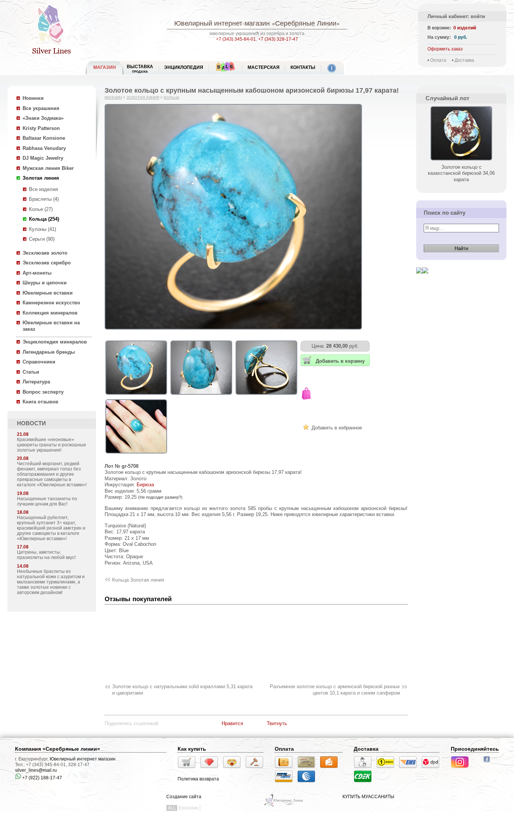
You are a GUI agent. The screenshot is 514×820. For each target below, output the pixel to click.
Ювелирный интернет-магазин (222, 22)
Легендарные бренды (49, 352)
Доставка (464, 60)
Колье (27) (41, 209)
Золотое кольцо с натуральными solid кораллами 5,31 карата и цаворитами (182, 690)
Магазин (113, 97)
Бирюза (145, 484)
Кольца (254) (44, 219)
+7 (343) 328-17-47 (278, 39)
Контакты (302, 67)
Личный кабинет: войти (456, 16)
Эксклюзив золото (45, 253)
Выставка (140, 68)
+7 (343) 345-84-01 (236, 39)
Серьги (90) (42, 239)
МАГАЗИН (104, 67)
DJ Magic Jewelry (43, 158)
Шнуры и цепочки (45, 283)
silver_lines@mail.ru (36, 770)
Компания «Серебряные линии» (57, 749)
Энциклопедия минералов (55, 342)
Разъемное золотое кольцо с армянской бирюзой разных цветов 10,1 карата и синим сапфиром (335, 690)
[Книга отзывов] (419, 279)
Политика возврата (198, 779)
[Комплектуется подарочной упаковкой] (306, 395)
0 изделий (464, 28)
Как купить (192, 749)
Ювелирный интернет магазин (83, 759)
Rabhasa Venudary (44, 148)
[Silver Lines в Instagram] (462, 769)
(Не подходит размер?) (160, 497)
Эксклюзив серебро (47, 263)
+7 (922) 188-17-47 (41, 777)
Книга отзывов (40, 402)
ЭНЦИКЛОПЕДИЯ (183, 67)
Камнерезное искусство (51, 302)
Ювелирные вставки (48, 293)
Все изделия (43, 189)
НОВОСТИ (31, 423)
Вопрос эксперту (43, 392)
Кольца (171, 97)
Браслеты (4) (44, 199)
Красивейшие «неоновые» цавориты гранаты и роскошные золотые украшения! (51, 445)
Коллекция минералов (50, 313)
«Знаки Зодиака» (43, 118)
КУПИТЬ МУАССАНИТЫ (368, 796)
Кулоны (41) (42, 229)
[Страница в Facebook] (489, 763)
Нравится (232, 723)
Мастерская (264, 67)
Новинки (33, 98)
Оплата (438, 60)
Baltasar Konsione (44, 138)
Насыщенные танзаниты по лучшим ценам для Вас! (47, 501)
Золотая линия (41, 178)
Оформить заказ (445, 49)
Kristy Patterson (41, 128)
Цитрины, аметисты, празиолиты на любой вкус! (46, 555)
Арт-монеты (37, 273)
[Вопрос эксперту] (425, 279)
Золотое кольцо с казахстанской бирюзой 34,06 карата (461, 173)
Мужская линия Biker (48, 168)
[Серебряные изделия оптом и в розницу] (283, 805)
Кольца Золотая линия (138, 580)
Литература (36, 382)
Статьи (31, 372)
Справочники (39, 362)
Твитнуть (277, 723)
